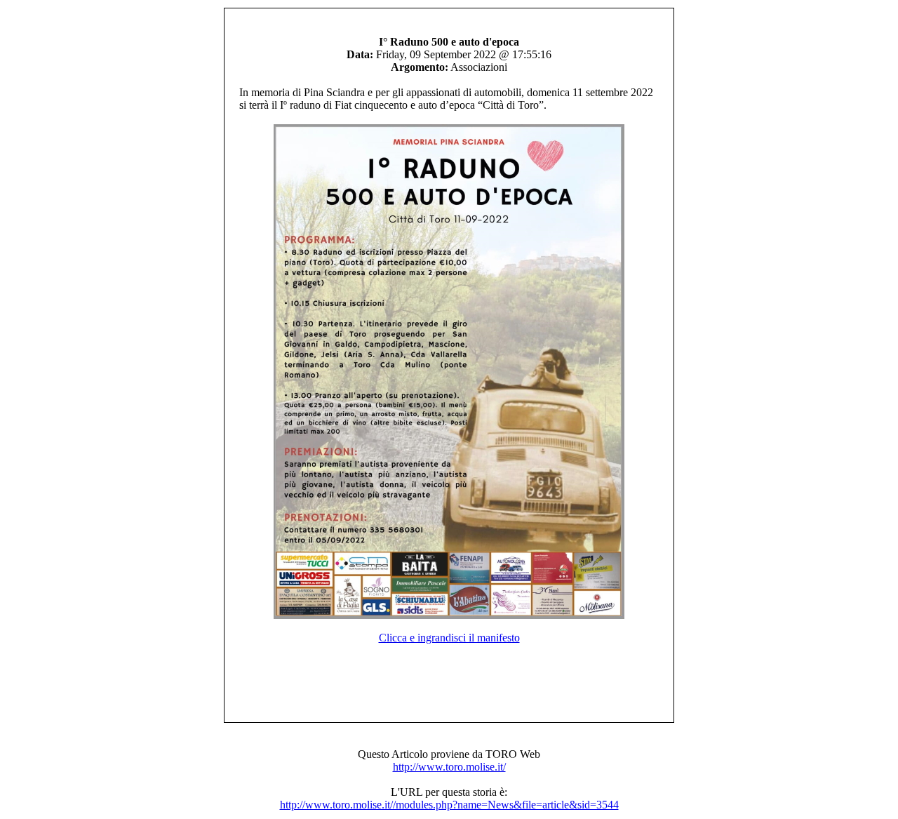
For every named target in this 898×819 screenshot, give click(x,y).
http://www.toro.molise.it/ (449, 767)
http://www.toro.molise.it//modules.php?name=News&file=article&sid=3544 (449, 805)
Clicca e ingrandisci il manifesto (449, 638)
